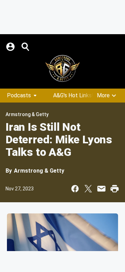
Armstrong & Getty (27, 114)
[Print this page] (114, 189)
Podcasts (19, 95)
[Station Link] (62, 68)
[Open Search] (26, 47)
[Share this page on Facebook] (75, 189)
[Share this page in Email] (101, 189)
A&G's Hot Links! (73, 95)
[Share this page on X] (88, 189)
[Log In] (11, 47)
